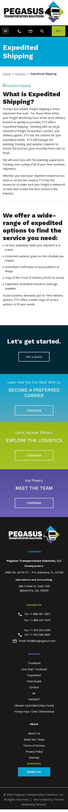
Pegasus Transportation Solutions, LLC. (39, 794)
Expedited (34, 675)
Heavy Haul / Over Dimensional (34, 711)
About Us (34, 733)
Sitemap (34, 757)
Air (34, 693)
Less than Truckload (34, 669)
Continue (34, 410)
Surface (34, 687)
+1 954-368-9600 (39, 634)
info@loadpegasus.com (41, 641)
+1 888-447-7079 (39, 620)
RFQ (58, 31)
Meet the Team (34, 739)
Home (7, 74)
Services (20, 74)
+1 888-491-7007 (39, 614)
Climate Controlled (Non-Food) (34, 705)
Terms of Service (34, 745)
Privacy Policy (34, 751)
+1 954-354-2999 (39, 630)
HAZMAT (34, 699)
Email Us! (34, 772)
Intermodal (34, 681)
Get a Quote (34, 357)
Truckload (34, 663)
